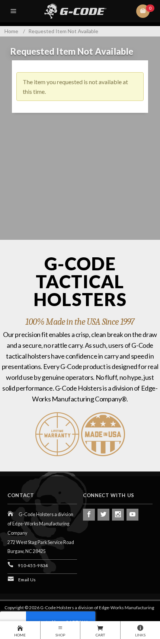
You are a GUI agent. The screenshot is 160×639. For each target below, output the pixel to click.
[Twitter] (103, 515)
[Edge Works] (81, 11)
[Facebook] (89, 515)
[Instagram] (118, 515)
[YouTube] (132, 515)
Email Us (27, 579)
